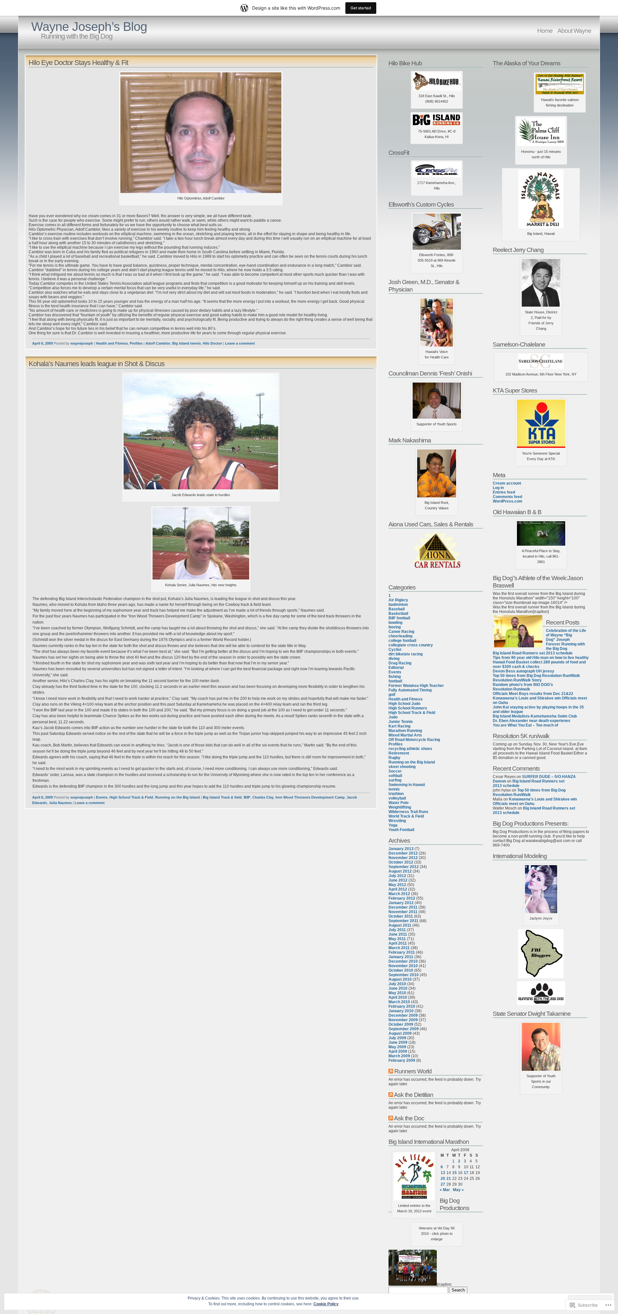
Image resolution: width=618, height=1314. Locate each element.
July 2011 (397, 930)
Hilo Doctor (212, 343)
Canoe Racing (401, 631)
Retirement (399, 753)
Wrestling (397, 821)
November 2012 (403, 858)
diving (394, 658)
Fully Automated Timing (410, 690)
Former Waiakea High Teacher (416, 685)
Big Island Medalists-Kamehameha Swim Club (535, 716)
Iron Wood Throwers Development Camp (310, 797)
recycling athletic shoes (410, 748)
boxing (395, 627)
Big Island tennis (186, 343)
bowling (395, 622)
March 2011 (399, 948)
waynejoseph (81, 343)
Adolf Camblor (157, 343)
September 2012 (404, 867)
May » (458, 1190)
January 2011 (401, 957)
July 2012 (397, 876)
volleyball (397, 798)
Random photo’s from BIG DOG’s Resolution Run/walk (523, 686)
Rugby (394, 757)
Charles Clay (263, 797)
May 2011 (397, 939)
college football (402, 640)
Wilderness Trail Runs (408, 812)
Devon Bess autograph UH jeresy (523, 671)
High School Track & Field (131, 797)
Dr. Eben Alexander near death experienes (531, 720)
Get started (361, 7)
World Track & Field (406, 816)
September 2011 (403, 921)
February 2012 (402, 898)
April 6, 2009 (42, 343)
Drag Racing (400, 663)
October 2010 (401, 970)
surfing (395, 780)
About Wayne (574, 30)
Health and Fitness (112, 343)
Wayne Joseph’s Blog (89, 26)
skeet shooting (402, 766)
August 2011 (400, 925)
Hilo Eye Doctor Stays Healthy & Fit (78, 63)
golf (392, 694)
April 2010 (398, 997)
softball (395, 775)
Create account (507, 483)
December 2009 (403, 1015)
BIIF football (399, 618)
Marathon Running (405, 730)
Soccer (395, 771)
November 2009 (403, 1020)
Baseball (397, 609)
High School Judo (404, 703)
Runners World (413, 1071)
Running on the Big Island (177, 797)
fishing (395, 676)
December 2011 (403, 907)
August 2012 (400, 871)
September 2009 (404, 1029)
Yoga (393, 825)
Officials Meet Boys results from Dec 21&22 (533, 693)
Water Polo (398, 802)
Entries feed (504, 492)
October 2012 (401, 862)
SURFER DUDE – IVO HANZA (549, 776)
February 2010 (402, 1006)
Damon (499, 781)
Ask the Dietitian (413, 1094)
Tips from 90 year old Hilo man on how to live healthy (541, 657)
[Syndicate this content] (391, 1071)
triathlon (396, 793)
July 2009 (397, 1038)
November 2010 (403, 966)
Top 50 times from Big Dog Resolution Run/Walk (536, 675)
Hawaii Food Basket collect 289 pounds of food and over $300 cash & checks (539, 664)
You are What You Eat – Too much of (525, 725)
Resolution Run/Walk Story (517, 680)
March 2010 (399, 1002)
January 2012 (401, 903)
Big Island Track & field (222, 797)
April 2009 (398, 1051)
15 (454, 1173)
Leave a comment (240, 343)
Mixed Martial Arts (405, 735)
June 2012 (398, 880)
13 (443, 1173)
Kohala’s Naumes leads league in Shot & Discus (96, 364)
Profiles (136, 343)
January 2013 (401, 849)
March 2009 (399, 1056)
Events (102, 797)
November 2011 (403, 912)
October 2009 (401, 1024)
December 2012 (403, 853)
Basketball (398, 613)
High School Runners (408, 708)
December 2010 (403, 961)
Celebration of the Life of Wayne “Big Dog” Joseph (566, 635)
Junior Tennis (401, 721)
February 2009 (402, 1060)
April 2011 (398, 943)
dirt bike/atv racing (406, 654)
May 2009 (397, 1047)
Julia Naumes (60, 803)
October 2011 (401, 916)
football (395, 681)
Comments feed (507, 497)
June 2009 (398, 1042)
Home (545, 30)
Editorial (396, 667)
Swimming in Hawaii (407, 784)
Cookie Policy (326, 1304)
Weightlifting (400, 807)
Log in (498, 488)
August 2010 (400, 979)
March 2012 (399, 894)
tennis (394, 789)
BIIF (247, 797)
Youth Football (401, 830)
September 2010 (404, 975)
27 (443, 1184)
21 (448, 1178)
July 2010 (397, 984)
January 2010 (401, 1011)
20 (443, 1178)
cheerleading (400, 636)
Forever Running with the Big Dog (565, 646)
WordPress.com (507, 501)
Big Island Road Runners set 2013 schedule (533, 653)
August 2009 (400, 1033)
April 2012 (398, 889)
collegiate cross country (411, 645)
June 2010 (398, 988)
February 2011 (402, 952)
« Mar (445, 1190)
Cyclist (395, 649)
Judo (393, 717)
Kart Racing (399, 726)
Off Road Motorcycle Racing (414, 739)
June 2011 (398, 934)
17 (466, 1173)
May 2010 (397, 993)
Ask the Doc (409, 1118)
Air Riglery (398, 600)
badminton (398, 604)
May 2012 (397, 885)
